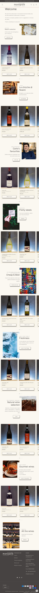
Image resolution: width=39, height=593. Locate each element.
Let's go (16, 159)
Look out (8, 37)
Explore (22, 218)
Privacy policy (27, 591)
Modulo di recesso (18, 565)
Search (25, 539)
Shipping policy (26, 592)
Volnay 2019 (4, 190)
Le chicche (23, 98)
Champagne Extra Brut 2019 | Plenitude (26, 382)
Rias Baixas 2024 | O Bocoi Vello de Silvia (9, 318)
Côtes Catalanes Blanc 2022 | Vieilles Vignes (26, 319)
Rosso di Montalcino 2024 (24, 508)
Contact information (33, 592)
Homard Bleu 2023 (23, 254)
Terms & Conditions (18, 560)
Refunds (16, 557)
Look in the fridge (25, 348)
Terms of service (33, 591)
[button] (2, 4)
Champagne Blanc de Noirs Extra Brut (26, 67)
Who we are (16, 562)
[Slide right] (22, 79)
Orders (15, 555)
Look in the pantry (25, 478)
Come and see (15, 284)
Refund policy (21, 591)
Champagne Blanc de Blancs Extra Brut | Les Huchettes (27, 191)
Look (16, 416)
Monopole (9, 591)
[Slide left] (17, 79)
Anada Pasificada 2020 (6, 67)
